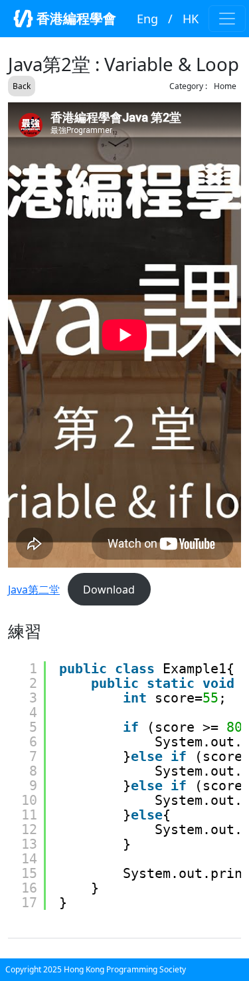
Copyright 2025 (34, 969)
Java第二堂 (34, 589)
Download (109, 589)
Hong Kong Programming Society (125, 969)
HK (191, 19)
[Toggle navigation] (227, 18)
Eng (147, 19)
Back (22, 86)
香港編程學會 (74, 18)
